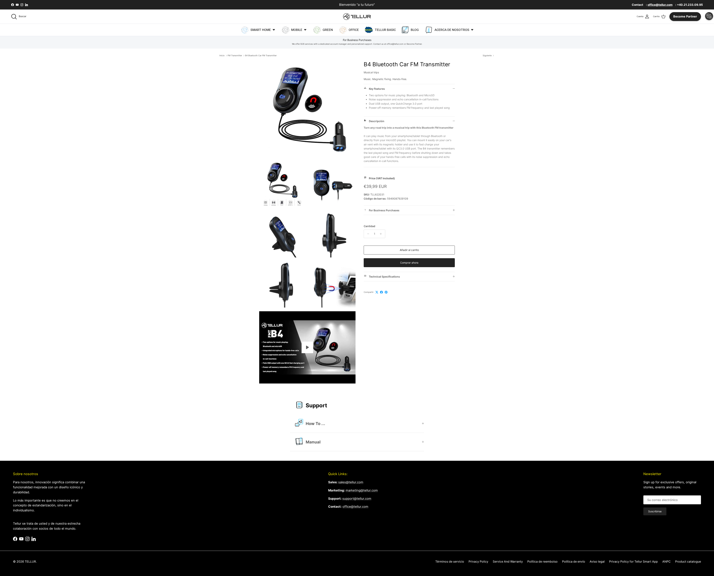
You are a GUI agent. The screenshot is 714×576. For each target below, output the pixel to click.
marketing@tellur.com (362, 490)
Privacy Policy (478, 561)
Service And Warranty (508, 561)
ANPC (666, 561)
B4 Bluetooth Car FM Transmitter (261, 55)
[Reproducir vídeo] (307, 347)
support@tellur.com (356, 498)
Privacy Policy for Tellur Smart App (633, 561)
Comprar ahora (409, 262)
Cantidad (369, 226)
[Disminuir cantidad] (367, 234)
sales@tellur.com (350, 482)
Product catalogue (688, 561)
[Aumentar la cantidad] (382, 234)
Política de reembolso (542, 561)
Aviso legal (597, 561)
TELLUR (30, 561)
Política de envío (573, 561)
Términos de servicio (449, 561)
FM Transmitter (235, 55)
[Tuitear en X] (376, 292)
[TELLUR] (357, 16)
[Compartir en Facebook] (381, 292)
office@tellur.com (355, 506)
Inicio (222, 55)
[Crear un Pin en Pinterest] (386, 292)
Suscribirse (655, 511)
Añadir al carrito (409, 250)
